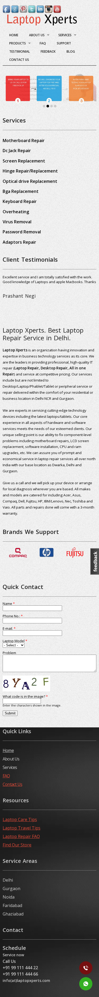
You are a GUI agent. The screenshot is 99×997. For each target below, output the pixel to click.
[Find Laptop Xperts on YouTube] (57, 12)
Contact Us (19, 59)
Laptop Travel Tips (21, 828)
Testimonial (19, 51)
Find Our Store (17, 845)
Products (15, 44)
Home (13, 35)
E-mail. (9, 628)
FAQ (43, 43)
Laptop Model (15, 641)
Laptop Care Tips (20, 819)
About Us (35, 36)
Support (64, 43)
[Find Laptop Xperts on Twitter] (32, 12)
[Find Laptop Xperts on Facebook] (7, 12)
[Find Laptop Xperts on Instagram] (49, 12)
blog (71, 51)
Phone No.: (13, 616)
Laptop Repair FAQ (21, 836)
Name (9, 603)
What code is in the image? (25, 696)
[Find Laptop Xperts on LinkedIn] (40, 12)
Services (63, 36)
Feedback (48, 51)
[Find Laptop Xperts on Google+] (15, 12)
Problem (9, 653)
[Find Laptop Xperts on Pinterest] (24, 12)
